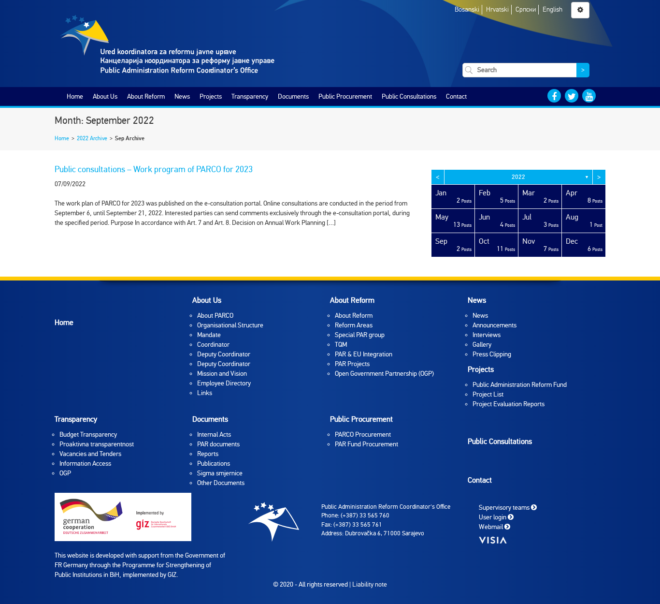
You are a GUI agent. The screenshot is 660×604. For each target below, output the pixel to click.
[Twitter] (571, 96)
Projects (211, 96)
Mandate (209, 335)
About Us (105, 96)
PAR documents (218, 444)
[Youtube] (589, 96)
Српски (526, 9)
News (182, 96)
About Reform (146, 96)
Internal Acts (214, 434)
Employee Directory (224, 383)
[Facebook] (554, 96)
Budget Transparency (88, 434)
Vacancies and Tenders (90, 454)
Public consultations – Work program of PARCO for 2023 (154, 169)
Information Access (85, 463)
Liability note (369, 584)
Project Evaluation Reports (509, 404)
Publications (213, 463)
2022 (518, 177)
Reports (207, 454)
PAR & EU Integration (363, 354)
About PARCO (215, 315)
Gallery (482, 344)
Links (204, 393)
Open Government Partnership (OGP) (384, 373)
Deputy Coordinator (223, 354)
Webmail (491, 526)
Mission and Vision (222, 373)
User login (493, 517)
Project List (488, 394)
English (552, 9)
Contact (456, 96)
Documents (293, 96)
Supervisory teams (505, 507)
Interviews (487, 335)
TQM (341, 344)
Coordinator (213, 344)
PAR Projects (352, 364)
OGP (65, 473)
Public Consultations (409, 96)
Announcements (495, 325)
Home (75, 96)
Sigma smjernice (220, 473)
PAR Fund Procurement (366, 444)
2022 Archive (92, 138)
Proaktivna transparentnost (96, 444)
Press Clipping (492, 354)
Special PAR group (360, 335)
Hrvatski (497, 9)
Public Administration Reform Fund (520, 385)
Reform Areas (354, 325)
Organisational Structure (230, 325)
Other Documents (220, 483)
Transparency (249, 96)
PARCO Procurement (363, 434)
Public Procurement (345, 96)
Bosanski (467, 9)
